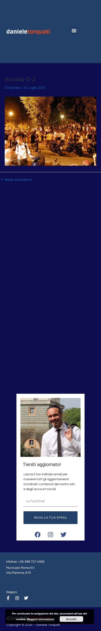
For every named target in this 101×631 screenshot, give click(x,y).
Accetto (71, 619)
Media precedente (16, 179)
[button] (74, 30)
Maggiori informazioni (40, 619)
